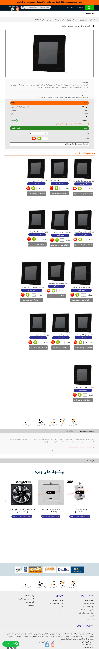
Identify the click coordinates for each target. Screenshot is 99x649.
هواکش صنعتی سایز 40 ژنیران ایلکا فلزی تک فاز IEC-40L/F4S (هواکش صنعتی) (21, 510)
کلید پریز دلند (29, 602)
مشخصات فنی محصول (86, 431)
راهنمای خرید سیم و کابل (85, 626)
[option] (80, 501)
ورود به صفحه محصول (80, 521)
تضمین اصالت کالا (87, 609)
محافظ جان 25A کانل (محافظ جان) (79, 510)
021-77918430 (88, 644)
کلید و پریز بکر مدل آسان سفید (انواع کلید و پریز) (50, 510)
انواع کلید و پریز (72, 19)
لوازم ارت (31, 605)
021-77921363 (88, 647)
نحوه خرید (79, 7)
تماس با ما (70, 7)
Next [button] (95, 500)
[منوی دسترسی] (96, 13)
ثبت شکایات (89, 619)
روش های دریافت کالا (86, 613)
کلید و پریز (83, 19)
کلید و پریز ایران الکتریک (26, 599)
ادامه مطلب (49, 450)
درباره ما (60, 609)
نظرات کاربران (68, 431)
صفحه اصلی (94, 19)
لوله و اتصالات (29, 595)
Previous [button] (5, 500)
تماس (42, 98)
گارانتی (91, 616)
